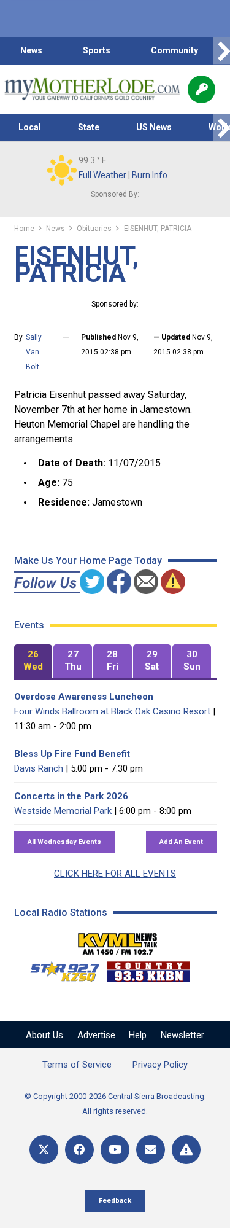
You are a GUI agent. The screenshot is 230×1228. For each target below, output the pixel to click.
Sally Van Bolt (34, 352)
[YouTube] (115, 1149)
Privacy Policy (160, 1064)
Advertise (96, 1035)
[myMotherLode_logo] (91, 89)
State (88, 127)
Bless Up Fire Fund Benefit (72, 753)
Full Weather (102, 175)
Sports (96, 50)
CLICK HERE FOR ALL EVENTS (115, 873)
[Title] (186, 1149)
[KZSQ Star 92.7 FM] (59, 968)
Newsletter (182, 1035)
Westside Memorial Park (63, 810)
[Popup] (201, 89)
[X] (43, 1149)
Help (138, 1035)
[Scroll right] (221, 51)
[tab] (33, 661)
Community (174, 50)
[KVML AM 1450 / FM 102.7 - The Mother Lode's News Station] (118, 940)
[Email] (150, 1149)
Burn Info (149, 175)
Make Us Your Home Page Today (88, 560)
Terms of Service (77, 1064)
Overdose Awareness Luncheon (83, 696)
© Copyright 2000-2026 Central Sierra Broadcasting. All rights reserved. (115, 1104)
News (31, 50)
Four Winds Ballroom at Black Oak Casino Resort (112, 711)
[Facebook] (79, 1149)
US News (154, 127)
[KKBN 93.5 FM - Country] (148, 968)
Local (29, 127)
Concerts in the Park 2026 (71, 796)
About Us (44, 1035)
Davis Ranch (38, 768)
